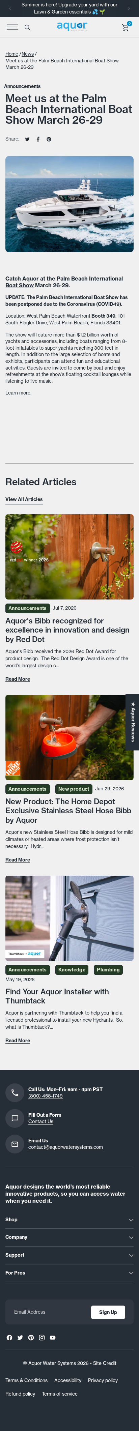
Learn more (17, 393)
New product (73, 789)
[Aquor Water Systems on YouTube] (53, 1337)
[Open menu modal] (12, 27)
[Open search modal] (27, 27)
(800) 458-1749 (45, 1096)
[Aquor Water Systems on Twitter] (20, 1337)
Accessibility (67, 1380)
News (28, 54)
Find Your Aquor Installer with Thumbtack (57, 996)
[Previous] (10, 8)
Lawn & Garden (51, 12)
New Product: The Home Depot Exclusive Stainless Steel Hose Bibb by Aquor (68, 811)
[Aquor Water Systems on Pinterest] (31, 1337)
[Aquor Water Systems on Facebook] (9, 1337)
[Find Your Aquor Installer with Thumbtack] (69, 918)
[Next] (128, 8)
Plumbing (108, 970)
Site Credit (104, 1363)
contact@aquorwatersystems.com (65, 1147)
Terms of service (60, 1394)
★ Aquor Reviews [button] (133, 722)
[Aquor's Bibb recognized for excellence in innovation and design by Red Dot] (69, 557)
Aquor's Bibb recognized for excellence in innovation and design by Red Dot (67, 630)
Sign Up (108, 1312)
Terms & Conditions (26, 1380)
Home (11, 54)
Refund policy (20, 1394)
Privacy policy (103, 1380)
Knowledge (71, 970)
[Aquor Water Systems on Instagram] (42, 1337)
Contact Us (40, 1121)
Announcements (22, 86)
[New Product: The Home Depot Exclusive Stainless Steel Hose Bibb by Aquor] (69, 737)
